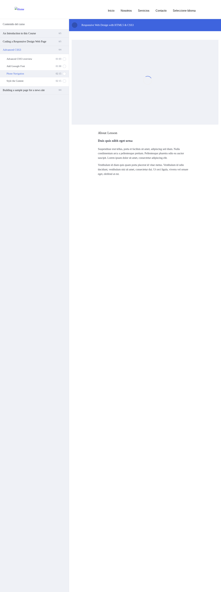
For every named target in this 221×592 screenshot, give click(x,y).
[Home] (19, 9)
